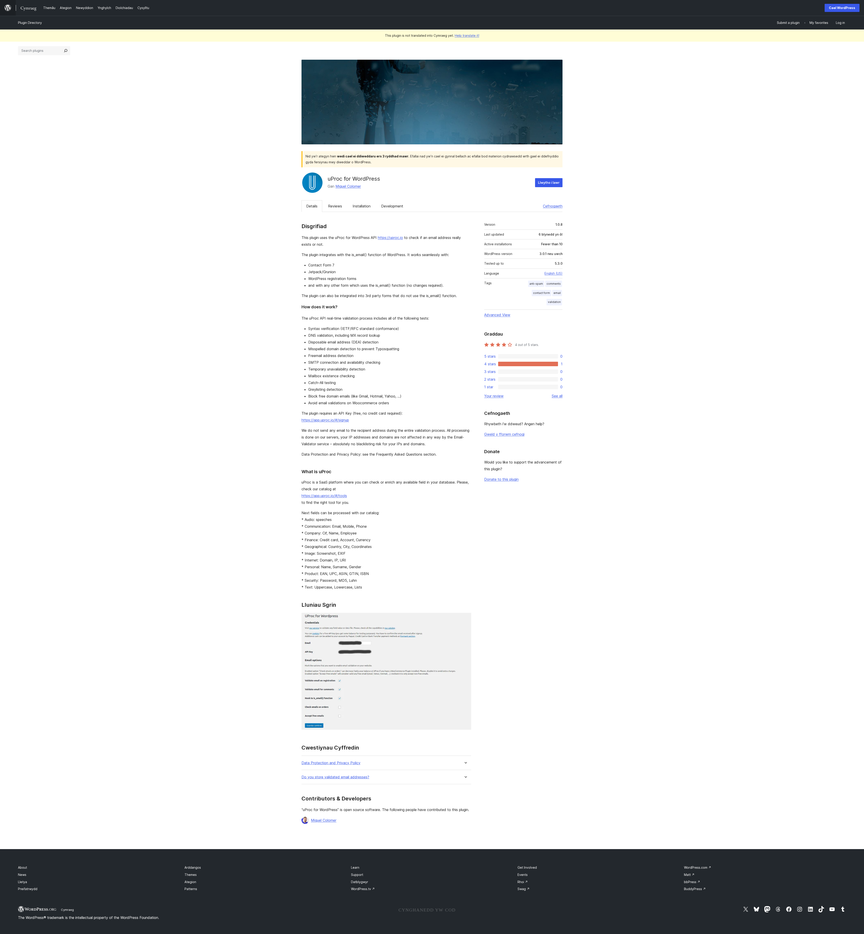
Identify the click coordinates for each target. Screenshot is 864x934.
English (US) (553, 273)
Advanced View (497, 315)
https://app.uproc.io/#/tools (324, 495)
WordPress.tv (363, 889)
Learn (355, 867)
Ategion (190, 882)
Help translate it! (467, 35)
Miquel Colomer (348, 186)
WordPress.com (697, 867)
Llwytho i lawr (549, 182)
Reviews (335, 206)
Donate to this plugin (501, 479)
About (22, 867)
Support (357, 875)
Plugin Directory (30, 23)
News (22, 875)
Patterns (190, 889)
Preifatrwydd (27, 889)
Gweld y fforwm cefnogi (504, 434)
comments (554, 283)
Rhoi (523, 882)
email (557, 293)
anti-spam (536, 283)
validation (554, 302)
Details (311, 206)
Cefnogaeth (552, 206)
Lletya (22, 882)
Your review (494, 396)
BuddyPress (695, 889)
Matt (689, 875)
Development (392, 206)
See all (557, 396)
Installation (362, 206)
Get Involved (527, 867)
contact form (541, 293)
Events (523, 875)
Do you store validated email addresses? (335, 777)
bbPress (692, 882)
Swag (524, 889)
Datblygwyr (359, 882)
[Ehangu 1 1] (465, 619)
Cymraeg (67, 909)
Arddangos (192, 867)
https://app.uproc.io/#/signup (325, 420)
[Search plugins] (65, 50)
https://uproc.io (390, 237)
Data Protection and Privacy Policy (331, 763)
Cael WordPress (842, 8)
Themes (190, 875)
